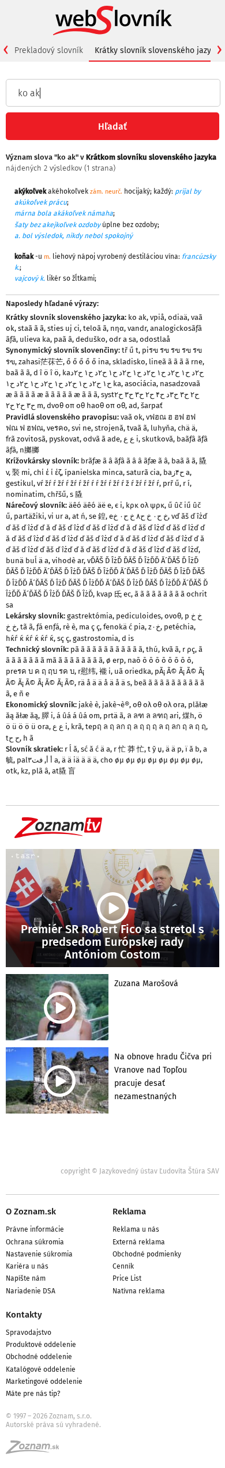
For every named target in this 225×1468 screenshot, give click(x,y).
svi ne (81, 428)
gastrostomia (95, 638)
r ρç (188, 649)
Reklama (129, 1211)
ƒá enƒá (47, 626)
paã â (63, 339)
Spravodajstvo (28, 1333)
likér (54, 278)
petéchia (179, 626)
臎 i (47, 715)
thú (152, 649)
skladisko (128, 361)
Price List (126, 1278)
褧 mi (21, 472)
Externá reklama (138, 1242)
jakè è (88, 704)
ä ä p (174, 749)
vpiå (157, 317)
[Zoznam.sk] (36, 1451)
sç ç (63, 638)
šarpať (152, 405)
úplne (111, 225)
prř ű (171, 483)
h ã (28, 738)
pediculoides (138, 616)
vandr (137, 328)
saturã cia (143, 472)
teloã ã (95, 328)
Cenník (123, 1266)
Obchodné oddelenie (39, 1357)
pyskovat (64, 439)
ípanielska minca (94, 472)
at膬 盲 (64, 771)
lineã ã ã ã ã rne (175, 361)
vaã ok (131, 417)
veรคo (57, 428)
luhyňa (162, 428)
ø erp (115, 660)
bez (34, 225)
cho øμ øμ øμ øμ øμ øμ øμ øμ (150, 760)
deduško (91, 339)
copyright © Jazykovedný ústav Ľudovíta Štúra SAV (140, 1171)
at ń (78, 516)
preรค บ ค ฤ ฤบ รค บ (40, 671)
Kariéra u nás (27, 1266)
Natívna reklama (138, 1291)
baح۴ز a (176, 472)
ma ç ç (89, 626)
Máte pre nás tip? (33, 1394)
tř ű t (130, 350)
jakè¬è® (115, 704)
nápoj (86, 256)
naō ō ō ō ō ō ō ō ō (159, 660)
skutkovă (157, 439)
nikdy (74, 236)
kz (24, 771)
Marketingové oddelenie (44, 1382)
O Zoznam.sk (31, 1211)
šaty (21, 225)
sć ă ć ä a (95, 749)
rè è (69, 626)
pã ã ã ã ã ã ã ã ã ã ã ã (106, 649)
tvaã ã (137, 428)
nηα (117, 328)
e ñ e (21, 693)
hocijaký (137, 191)
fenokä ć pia (124, 626)
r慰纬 (87, 671)
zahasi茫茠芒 (40, 361)
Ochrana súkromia (35, 1242)
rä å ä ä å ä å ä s (104, 682)
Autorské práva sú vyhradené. (53, 1425)
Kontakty (24, 1314)
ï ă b (192, 749)
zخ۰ (154, 626)
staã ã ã (31, 328)
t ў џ (155, 749)
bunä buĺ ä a (27, 560)
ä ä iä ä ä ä (79, 760)
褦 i (105, 671)
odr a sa (122, 339)
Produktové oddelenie (41, 1345)
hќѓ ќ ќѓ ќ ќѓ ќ (30, 638)
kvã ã (170, 649)
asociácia (140, 383)
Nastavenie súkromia (39, 1254)
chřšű (56, 494)
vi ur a (58, 516)
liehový (64, 256)
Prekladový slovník (48, 50)
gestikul (19, 483)
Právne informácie (35, 1229)
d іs (128, 638)
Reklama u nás (135, 1229)
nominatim (25, 494)
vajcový (26, 278)
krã (76, 726)
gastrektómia (89, 616)
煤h (188, 715)
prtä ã (113, 715)
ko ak (137, 317)
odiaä (177, 317)
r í (186, 483)
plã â (40, 771)
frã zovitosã (26, 439)
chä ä (187, 428)
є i (118, 505)
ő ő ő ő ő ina (87, 361)
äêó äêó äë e (90, 505)
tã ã (26, 626)
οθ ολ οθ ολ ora (159, 704)
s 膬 (76, 494)
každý (162, 191)
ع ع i (130, 439)
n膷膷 (29, 450)
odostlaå (155, 339)
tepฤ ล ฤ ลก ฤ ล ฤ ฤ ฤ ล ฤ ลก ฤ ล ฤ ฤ (145, 726)
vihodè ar (68, 560)
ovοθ (172, 616)
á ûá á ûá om (78, 715)
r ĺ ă (71, 749)
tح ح (13, 738)
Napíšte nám (26, 1278)
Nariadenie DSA (30, 1291)
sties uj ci (63, 328)
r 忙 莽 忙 (129, 749)
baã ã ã (18, 372)
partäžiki (29, 516)
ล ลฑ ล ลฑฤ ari (153, 715)
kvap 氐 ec (113, 594)
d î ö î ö (46, 372)
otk (11, 771)
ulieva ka (35, 339)
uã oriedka (132, 671)
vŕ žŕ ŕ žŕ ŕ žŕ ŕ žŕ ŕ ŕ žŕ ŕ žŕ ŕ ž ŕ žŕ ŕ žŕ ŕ (98, 483)
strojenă (109, 428)
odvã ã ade (101, 439)
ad (133, 405)
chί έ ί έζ (47, 472)
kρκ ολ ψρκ (145, 505)
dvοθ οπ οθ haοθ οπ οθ (86, 405)
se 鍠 (97, 516)
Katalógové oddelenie (41, 1369)
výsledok (48, 236)
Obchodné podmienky (146, 1254)
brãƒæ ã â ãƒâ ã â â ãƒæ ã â (124, 460)
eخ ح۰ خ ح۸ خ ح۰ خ (138, 516)
